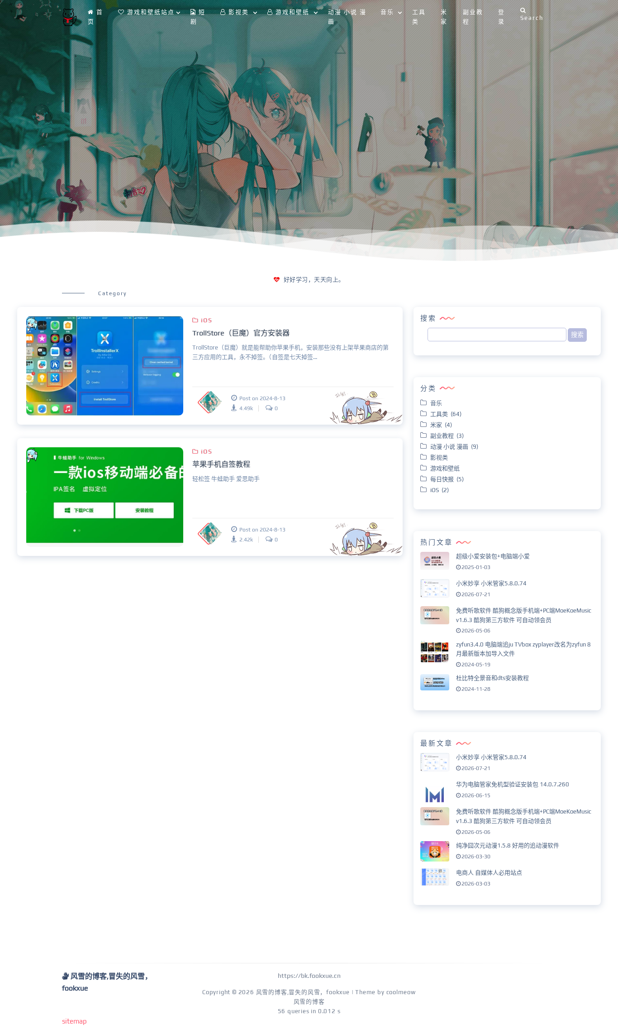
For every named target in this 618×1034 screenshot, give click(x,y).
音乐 (437, 403)
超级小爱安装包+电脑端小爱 (493, 556)
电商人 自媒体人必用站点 (489, 872)
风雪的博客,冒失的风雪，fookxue (303, 992)
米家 (444, 16)
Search (531, 17)
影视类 (440, 457)
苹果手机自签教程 (221, 464)
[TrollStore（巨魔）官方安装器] (104, 366)
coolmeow (401, 992)
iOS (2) (439, 490)
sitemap (74, 1021)
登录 (501, 16)
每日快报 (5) (447, 479)
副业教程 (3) (447, 435)
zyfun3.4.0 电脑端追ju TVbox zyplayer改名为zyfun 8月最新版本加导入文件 (523, 649)
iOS (206, 320)
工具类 (419, 16)
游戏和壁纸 (446, 468)
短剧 (197, 16)
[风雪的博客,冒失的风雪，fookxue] (69, 17)
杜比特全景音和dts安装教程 (492, 678)
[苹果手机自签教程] (104, 497)
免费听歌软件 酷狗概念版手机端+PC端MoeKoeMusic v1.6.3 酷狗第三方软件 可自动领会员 (523, 615)
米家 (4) (441, 424)
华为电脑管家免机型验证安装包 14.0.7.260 (512, 784)
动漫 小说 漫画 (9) (454, 446)
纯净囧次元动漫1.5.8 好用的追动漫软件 (507, 845)
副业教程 (473, 16)
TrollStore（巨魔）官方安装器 (241, 333)
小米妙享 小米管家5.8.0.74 (491, 583)
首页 (95, 16)
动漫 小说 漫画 (347, 16)
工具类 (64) (445, 414)
